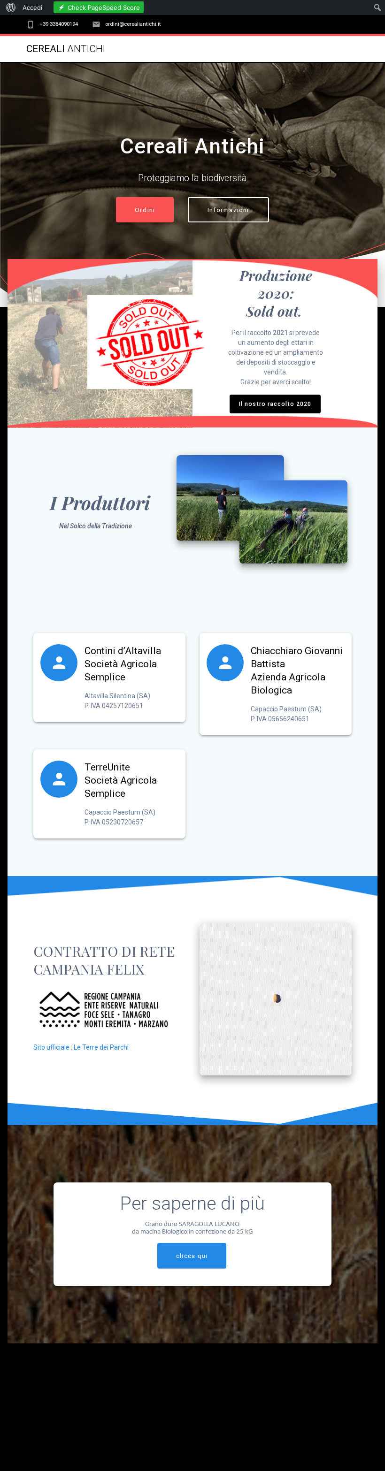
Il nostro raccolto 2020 (275, 404)
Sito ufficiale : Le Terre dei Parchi (81, 1047)
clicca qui (192, 1255)
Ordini (145, 209)
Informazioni (228, 209)
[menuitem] (9, 7)
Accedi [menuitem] (32, 7)
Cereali (65, 49)
